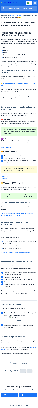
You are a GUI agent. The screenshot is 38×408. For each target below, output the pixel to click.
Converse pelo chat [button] (11, 395)
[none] (9, 2)
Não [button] (29, 371)
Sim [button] (23, 371)
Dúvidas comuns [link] (15, 15)
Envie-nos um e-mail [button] (29, 395)
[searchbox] (19, 8)
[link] (16, 17)
